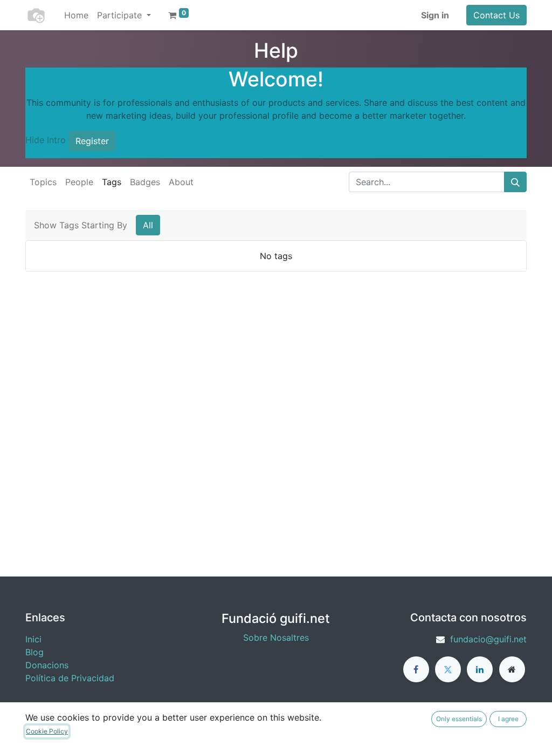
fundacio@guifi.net (488, 639)
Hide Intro (45, 139)
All (148, 225)
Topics (43, 182)
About (181, 182)
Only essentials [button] (459, 719)
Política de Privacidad (69, 678)
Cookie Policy (47, 731)
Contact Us (496, 15)
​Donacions (46, 665)
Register (92, 140)
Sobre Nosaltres (276, 637)
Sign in (435, 15)
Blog (34, 652)
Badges (145, 182)
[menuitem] (76, 15)
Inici (33, 639)
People (79, 182)
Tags (111, 182)
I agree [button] (508, 719)
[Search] (515, 182)
